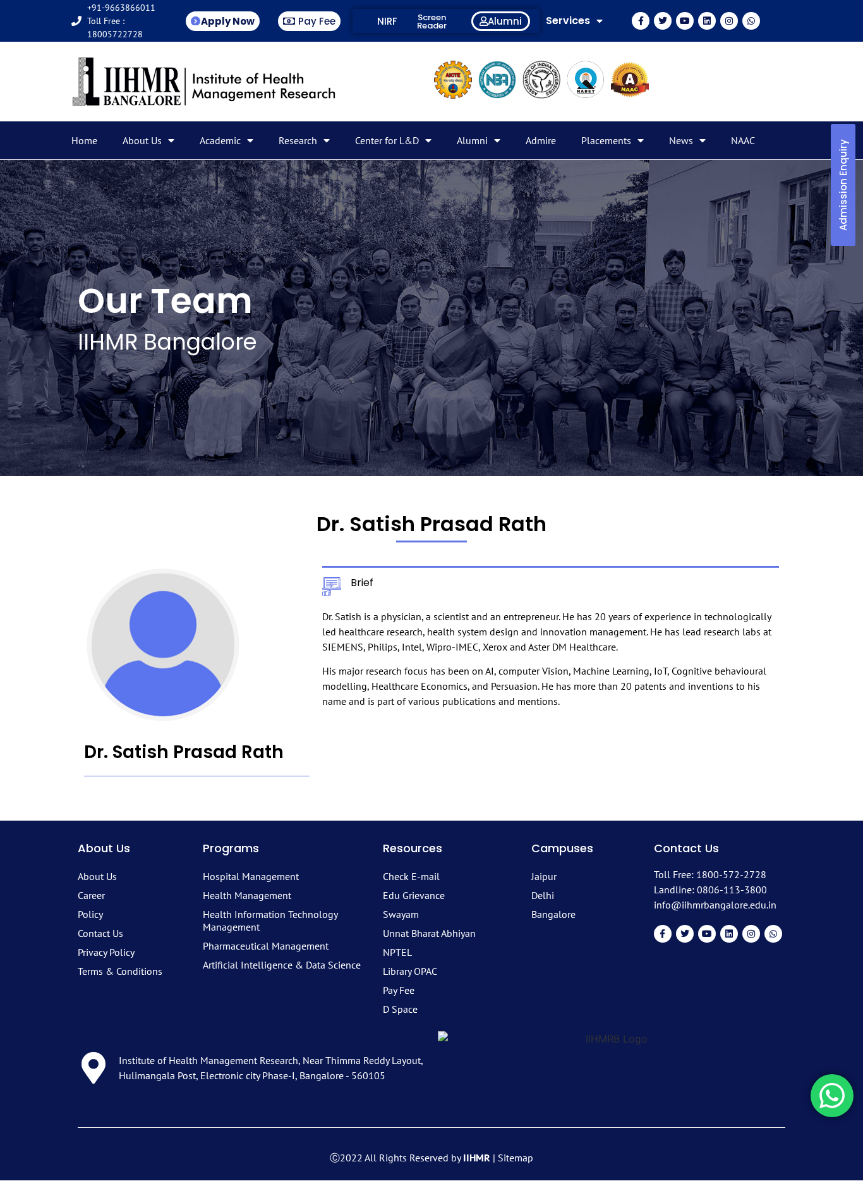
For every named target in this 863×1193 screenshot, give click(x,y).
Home (84, 140)
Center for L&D (387, 140)
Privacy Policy (106, 952)
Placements (606, 140)
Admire (541, 140)
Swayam (401, 914)
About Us (142, 140)
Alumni (472, 140)
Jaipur (544, 876)
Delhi (542, 895)
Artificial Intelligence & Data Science (282, 964)
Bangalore (553, 914)
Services (568, 20)
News (681, 140)
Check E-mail (411, 876)
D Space (400, 1009)
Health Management (247, 895)
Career (91, 895)
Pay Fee (398, 990)
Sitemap (515, 1157)
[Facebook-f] (640, 21)
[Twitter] (663, 21)
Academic (220, 140)
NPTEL (397, 952)
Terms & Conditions (120, 971)
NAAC (743, 140)
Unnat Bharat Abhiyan (429, 933)
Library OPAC (410, 971)
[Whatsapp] (751, 21)
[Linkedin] (707, 21)
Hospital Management (251, 876)
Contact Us (100, 933)
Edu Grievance (414, 895)
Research (298, 140)
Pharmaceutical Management (266, 945)
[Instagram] (729, 21)
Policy (90, 914)
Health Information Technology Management (270, 920)
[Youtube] (685, 21)
